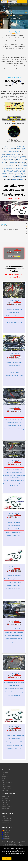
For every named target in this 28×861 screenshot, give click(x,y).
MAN (10, 165)
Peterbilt (23, 170)
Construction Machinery (7, 782)
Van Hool (16, 178)
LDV (7, 164)
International (4, 159)
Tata (24, 176)
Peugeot (4, 171)
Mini (4, 168)
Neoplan (20, 168)
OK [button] (6, 858)
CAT (8, 148)
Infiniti (24, 157)
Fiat (25, 153)
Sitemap (4, 824)
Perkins (17, 170)
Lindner (21, 164)
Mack (25, 164)
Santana (15, 173)
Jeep (25, 159)
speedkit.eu (6, 836)
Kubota (4, 162)
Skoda (8, 175)
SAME (10, 173)
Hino (14, 156)
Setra (4, 175)
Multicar (15, 168)
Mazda (9, 167)
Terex (3, 178)
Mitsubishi (9, 168)
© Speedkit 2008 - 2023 (8, 841)
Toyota (7, 178)
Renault (15, 171)
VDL (21, 178)
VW (10, 179)
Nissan (9, 170)
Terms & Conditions (6, 820)
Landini (3, 164)
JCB (22, 159)
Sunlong (9, 176)
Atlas (13, 147)
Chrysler (18, 148)
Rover (19, 171)
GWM (10, 156)
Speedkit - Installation (7, 806)
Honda (3, 157)
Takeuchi (19, 176)
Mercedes (21, 167)
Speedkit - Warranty (6, 810)
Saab (23, 171)
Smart (12, 175)
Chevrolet (12, 148)
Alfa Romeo (8, 147)
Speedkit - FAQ (5, 808)
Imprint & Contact (6, 822)
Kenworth (11, 161)
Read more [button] (13, 855)
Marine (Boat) (5, 790)
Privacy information (6, 818)
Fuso (18, 154)
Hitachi (18, 156)
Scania (20, 173)
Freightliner (8, 154)
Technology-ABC (5, 798)
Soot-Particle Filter (6, 804)
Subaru (4, 176)
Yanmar (12, 181)
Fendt (21, 153)
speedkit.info (6, 832)
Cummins (9, 150)
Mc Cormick (15, 167)
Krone (24, 161)
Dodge (22, 151)
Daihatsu (5, 151)
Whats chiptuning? (6, 800)
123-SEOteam (21, 842)
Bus (3, 780)
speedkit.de (7, 830)
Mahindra (5, 165)
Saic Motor (5, 173)
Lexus (10, 164)
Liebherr (16, 164)
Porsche (10, 171)
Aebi (2, 147)
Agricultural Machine (6, 788)
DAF (23, 150)
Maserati (19, 165)
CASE (4, 148)
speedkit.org (6, 834)
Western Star (15, 179)
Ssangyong (18, 175)
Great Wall (5, 156)
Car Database (5, 772)
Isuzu (10, 159)
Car (3, 774)
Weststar (22, 179)
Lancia (16, 162)
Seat (24, 173)
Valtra (11, 178)
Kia (16, 161)
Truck (3, 778)
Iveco (14, 159)
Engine (3, 784)
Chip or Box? (5, 802)
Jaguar (18, 159)
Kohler (20, 161)
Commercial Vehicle (6, 786)
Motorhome (5, 776)
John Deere (5, 161)
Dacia (14, 150)
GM (21, 154)
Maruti (14, 165)
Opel (13, 170)
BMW (20, 147)
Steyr (23, 175)
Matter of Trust (5, 796)
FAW (17, 153)
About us (4, 816)
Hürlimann (8, 157)
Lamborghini (10, 162)
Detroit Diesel (12, 151)
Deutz (18, 151)
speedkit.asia (7, 838)
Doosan (4, 153)
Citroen (23, 148)
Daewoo (19, 150)
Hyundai (19, 157)
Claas (4, 150)
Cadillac (25, 147)
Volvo (6, 179)
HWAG (14, 157)
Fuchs (13, 154)
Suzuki (14, 176)
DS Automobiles (11, 153)
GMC (24, 154)
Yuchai (16, 181)
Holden (23, 156)
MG (26, 167)
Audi (17, 147)
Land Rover (22, 162)
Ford (3, 154)
